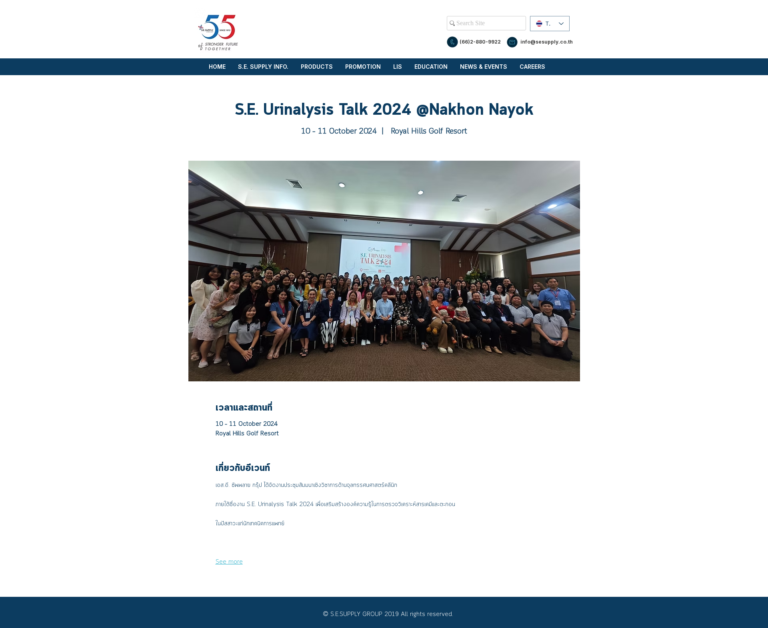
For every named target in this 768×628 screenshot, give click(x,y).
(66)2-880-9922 (480, 42)
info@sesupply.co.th (546, 42)
